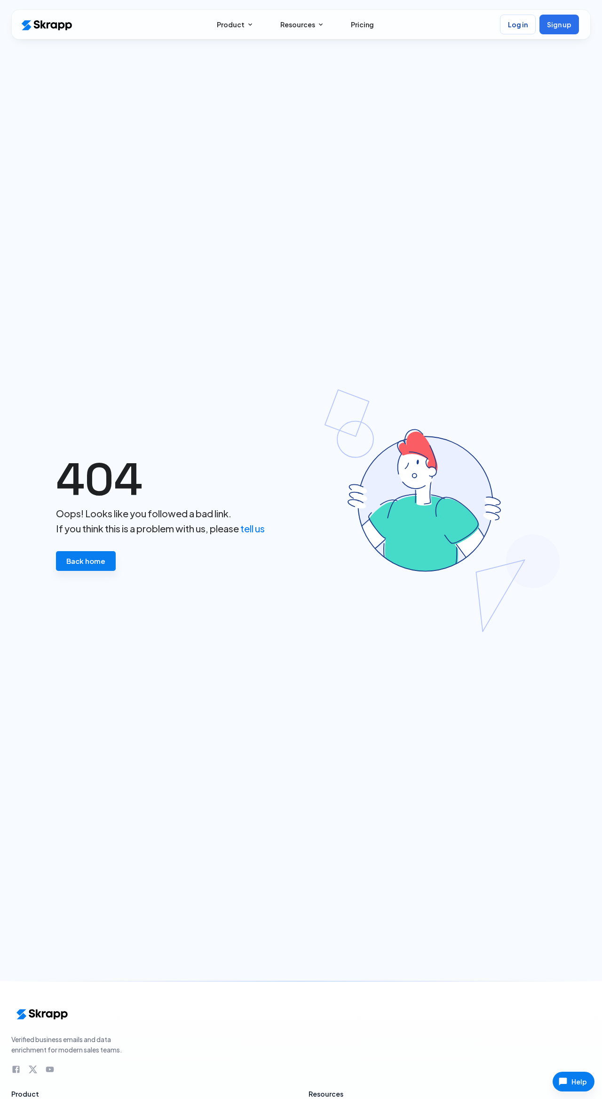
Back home (85, 560)
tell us (252, 528)
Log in (518, 24)
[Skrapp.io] (46, 25)
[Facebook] (16, 1069)
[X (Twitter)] (33, 1069)
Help (579, 1081)
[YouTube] (50, 1069)
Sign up (559, 24)
